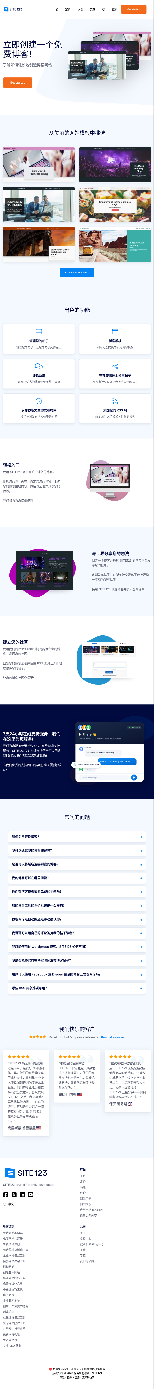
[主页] (57, 9)
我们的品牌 (87, 1261)
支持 (93, 9)
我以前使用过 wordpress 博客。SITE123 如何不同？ (50, 947)
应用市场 (91, 1210)
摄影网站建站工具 (14, 1261)
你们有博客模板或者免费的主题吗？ (37, 892)
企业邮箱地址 (11, 1300)
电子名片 (8, 1295)
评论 (83, 1193)
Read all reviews (113, 1037)
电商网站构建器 (13, 1238)
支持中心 (85, 1238)
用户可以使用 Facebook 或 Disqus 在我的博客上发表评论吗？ (57, 974)
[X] (14, 1194)
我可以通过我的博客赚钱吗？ (32, 850)
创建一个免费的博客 (15, 1306)
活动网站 (8, 1267)
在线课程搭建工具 (14, 1317)
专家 (83, 1255)
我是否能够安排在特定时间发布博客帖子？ (42, 960)
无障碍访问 (88, 1377)
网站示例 (85, 1198)
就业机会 (91, 1244)
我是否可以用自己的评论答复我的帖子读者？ (44, 933)
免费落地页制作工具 (15, 1250)
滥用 (77, 1377)
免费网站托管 (11, 1334)
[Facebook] (6, 1194)
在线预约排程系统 (14, 1329)
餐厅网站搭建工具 (14, 1323)
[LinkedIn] (22, 1194)
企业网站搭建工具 (14, 1255)
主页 (83, 1176)
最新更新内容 (88, 1215)
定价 (68, 9)
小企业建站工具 (13, 1289)
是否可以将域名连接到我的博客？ (36, 864)
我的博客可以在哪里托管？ (31, 878)
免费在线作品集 (13, 1283)
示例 (80, 9)
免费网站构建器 (13, 1233)
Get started (133, 9)
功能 (83, 1187)
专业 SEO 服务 (12, 1345)
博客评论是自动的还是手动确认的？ (37, 919)
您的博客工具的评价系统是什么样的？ (39, 905)
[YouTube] (30, 1194)
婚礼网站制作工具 (14, 1278)
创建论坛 (8, 1312)
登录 (115, 9)
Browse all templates (77, 272)
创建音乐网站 (11, 1272)
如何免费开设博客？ (26, 837)
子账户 (84, 1250)
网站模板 (85, 1204)
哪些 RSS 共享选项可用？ (30, 988)
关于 (83, 1233)
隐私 (69, 1377)
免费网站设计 (11, 1340)
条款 (62, 1377)
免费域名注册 (11, 1244)
